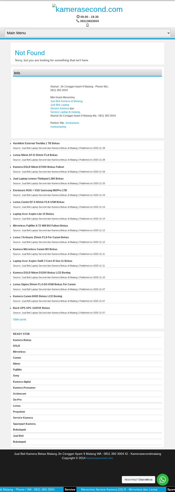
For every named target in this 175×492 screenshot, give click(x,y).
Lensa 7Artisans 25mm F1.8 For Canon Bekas (41, 237)
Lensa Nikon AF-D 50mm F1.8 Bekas (35, 155)
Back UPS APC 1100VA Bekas (31, 308)
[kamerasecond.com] (87, 8)
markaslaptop (58, 126)
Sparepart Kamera (24, 423)
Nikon (16, 363)
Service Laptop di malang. (65, 112)
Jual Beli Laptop (59, 104)
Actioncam (19, 393)
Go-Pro (17, 399)
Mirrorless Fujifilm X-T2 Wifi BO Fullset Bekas (40, 225)
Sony (16, 375)
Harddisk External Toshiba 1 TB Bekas (36, 143)
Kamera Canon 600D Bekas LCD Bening (37, 296)
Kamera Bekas (22, 340)
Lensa (16, 405)
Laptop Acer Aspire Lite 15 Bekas (33, 213)
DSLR (16, 345)
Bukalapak (19, 429)
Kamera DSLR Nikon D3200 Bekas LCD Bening (41, 272)
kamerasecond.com (99, 458)
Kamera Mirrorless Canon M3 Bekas (35, 249)
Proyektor (19, 411)
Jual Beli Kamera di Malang (66, 101)
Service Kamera (59, 108)
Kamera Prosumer (24, 387)
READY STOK (21, 333)
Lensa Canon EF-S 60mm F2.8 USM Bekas (38, 202)
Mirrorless (19, 351)
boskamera (72, 122)
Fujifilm (17, 369)
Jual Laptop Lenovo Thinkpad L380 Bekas (38, 178)
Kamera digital (22, 381)
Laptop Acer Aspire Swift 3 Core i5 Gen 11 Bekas (42, 261)
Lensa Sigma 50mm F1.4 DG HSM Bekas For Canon (44, 284)
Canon (17, 357)
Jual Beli (18, 435)
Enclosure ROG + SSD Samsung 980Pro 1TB (40, 190)
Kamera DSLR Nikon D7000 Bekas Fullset (38, 166)
